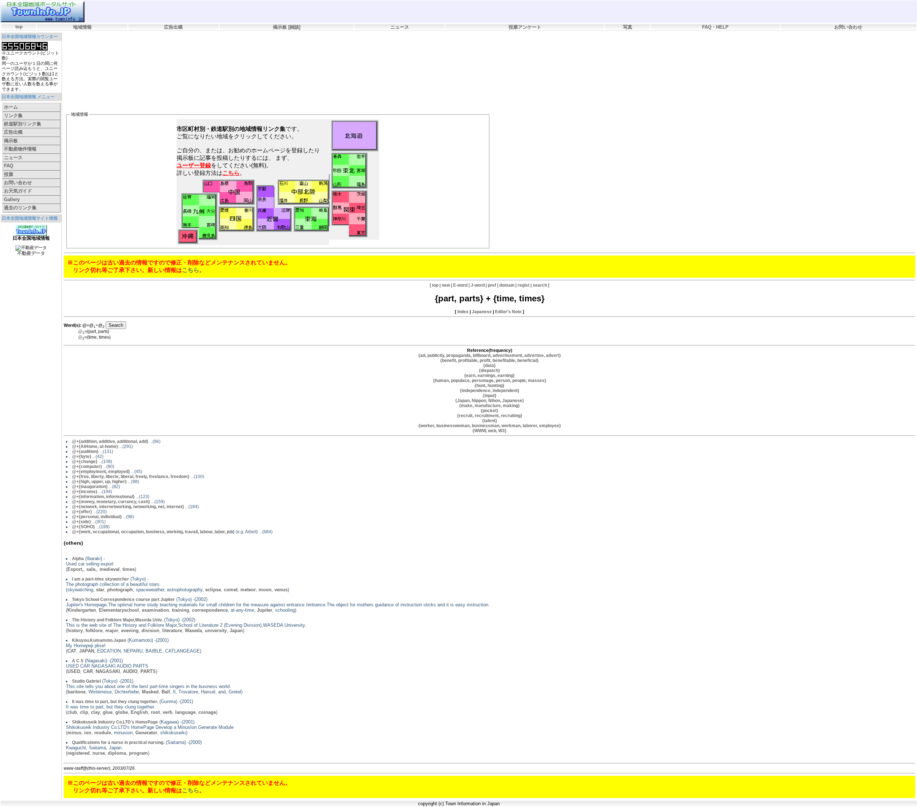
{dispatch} (489, 370)
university (216, 630)
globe (121, 712)
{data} (489, 365)
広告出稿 (173, 27)
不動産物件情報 (20, 149)
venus (281, 589)
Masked (150, 691)
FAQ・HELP (715, 27)
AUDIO (130, 671)
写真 (627, 27)
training (180, 610)
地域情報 (82, 27)
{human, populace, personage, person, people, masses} (489, 380)
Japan (236, 630)
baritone (76, 691)
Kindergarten (81, 610)
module (102, 732)
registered (78, 753)
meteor (248, 589)
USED (73, 671)
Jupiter (264, 610)
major (111, 630)
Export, (75, 569)
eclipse (213, 589)
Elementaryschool (119, 610)
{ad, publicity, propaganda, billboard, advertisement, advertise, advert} (489, 355)
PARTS (148, 671)
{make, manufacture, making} (489, 405)
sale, (91, 569)
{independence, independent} (489, 390)
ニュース (399, 27)
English (139, 712)
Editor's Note (508, 311)
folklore (94, 630)
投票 (8, 174)
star (100, 589)
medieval (110, 569)
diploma (117, 753)
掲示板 (280, 27)
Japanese (482, 311)
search (540, 285)
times (129, 569)
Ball (166, 691)
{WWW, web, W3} (489, 430)
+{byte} (81, 456)
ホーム (11, 107)
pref (492, 285)
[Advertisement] (196, 52)
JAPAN (86, 651)
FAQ (8, 165)
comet (230, 589)
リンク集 (13, 115)
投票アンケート (525, 27)
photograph (120, 589)
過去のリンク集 (20, 207)
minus (74, 732)
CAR (88, 671)
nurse (98, 753)
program (138, 753)
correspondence (210, 610)
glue (107, 712)
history (75, 630)
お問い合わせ (848, 27)
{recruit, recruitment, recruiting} (489, 415)
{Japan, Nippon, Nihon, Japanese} (489, 400)
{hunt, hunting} (489, 385)
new (446, 285)
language (185, 712)
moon (265, 589)
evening (130, 630)
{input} (489, 395)
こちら (190, 270)
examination (155, 610)
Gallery (12, 199)
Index (463, 311)
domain (506, 285)
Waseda (193, 630)
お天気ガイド (18, 191)
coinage (207, 712)
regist (523, 285)
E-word (460, 285)
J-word (478, 285)
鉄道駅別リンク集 (22, 123)
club (72, 712)
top (19, 26)
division (150, 630)
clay (95, 712)
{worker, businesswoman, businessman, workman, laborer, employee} (489, 425)
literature (172, 630)
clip (84, 712)
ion (87, 732)
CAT (71, 651)
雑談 (294, 27)
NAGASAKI (108, 671)
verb (167, 712)
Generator (146, 732)
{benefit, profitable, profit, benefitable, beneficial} (489, 360)
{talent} (489, 420)
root (155, 712)
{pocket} (489, 410)
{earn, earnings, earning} (489, 375)
